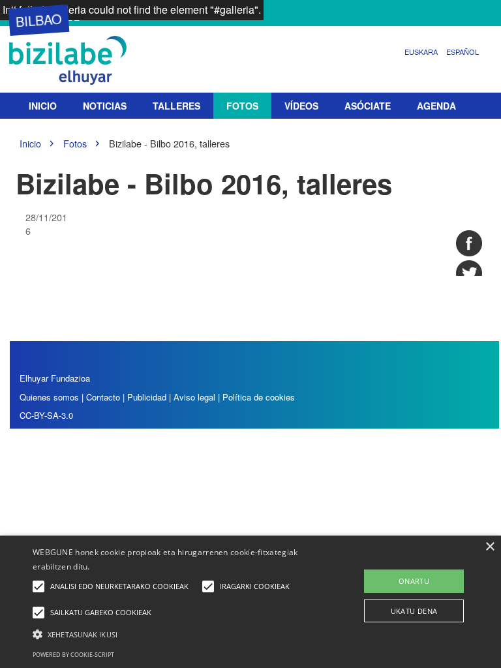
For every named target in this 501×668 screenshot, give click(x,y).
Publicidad (146, 397)
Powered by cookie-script (73, 654)
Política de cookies (258, 397)
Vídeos (301, 105)
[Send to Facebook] (469, 243)
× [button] (489, 547)
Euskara (421, 51)
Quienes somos (49, 397)
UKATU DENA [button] (414, 611)
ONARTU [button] (414, 581)
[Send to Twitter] (469, 273)
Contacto (104, 397)
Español (462, 51)
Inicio (43, 105)
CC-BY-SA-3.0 (46, 415)
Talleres (176, 105)
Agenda (436, 105)
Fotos (242, 105)
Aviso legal (194, 397)
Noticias (105, 105)
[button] (174, 634)
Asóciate (367, 105)
